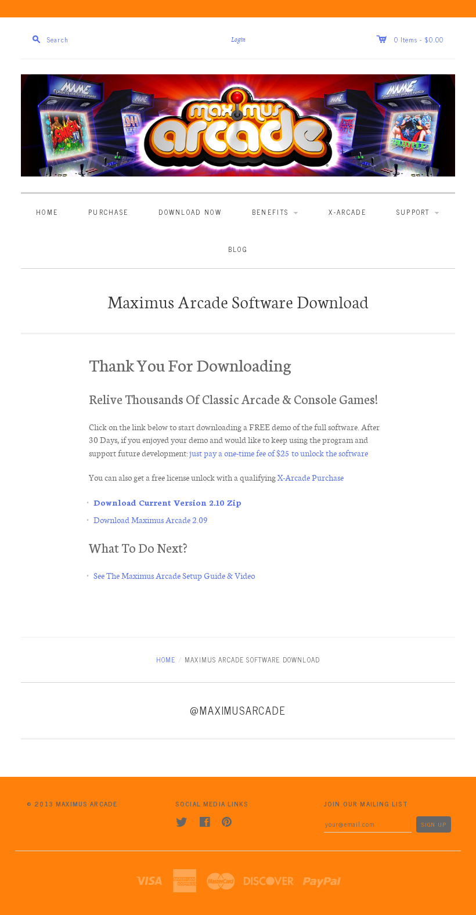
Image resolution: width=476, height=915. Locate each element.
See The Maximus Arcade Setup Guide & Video (174, 575)
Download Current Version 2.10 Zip (167, 502)
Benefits (272, 211)
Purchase (108, 211)
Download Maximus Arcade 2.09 (150, 519)
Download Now (190, 211)
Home (47, 211)
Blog (238, 248)
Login (238, 39)
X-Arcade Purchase (310, 477)
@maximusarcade (238, 710)
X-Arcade (347, 211)
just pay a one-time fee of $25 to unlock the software (279, 453)
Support (414, 211)
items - (411, 39)
